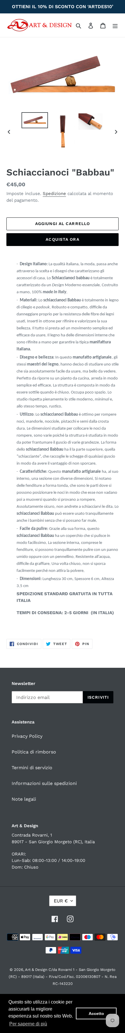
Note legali (24, 799)
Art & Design (37, 969)
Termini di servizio (32, 767)
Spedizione (54, 193)
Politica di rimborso (34, 752)
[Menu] (115, 25)
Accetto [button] (96, 1013)
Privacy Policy (27, 736)
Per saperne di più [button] (28, 1023)
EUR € (61, 901)
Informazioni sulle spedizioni (44, 783)
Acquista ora (62, 239)
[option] (35, 120)
